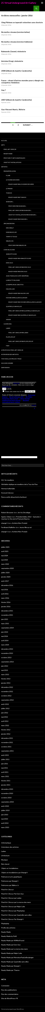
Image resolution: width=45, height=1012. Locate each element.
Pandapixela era (10, 171)
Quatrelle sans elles (14, 306)
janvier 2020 (5, 577)
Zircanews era (9, 223)
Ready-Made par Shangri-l (18, 219)
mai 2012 (4, 717)
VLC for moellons (7, 480)
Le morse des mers (12, 180)
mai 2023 (4, 560)
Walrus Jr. (10, 241)
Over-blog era (9, 250)
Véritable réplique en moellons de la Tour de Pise (19, 484)
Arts (3, 145)
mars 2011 (5, 776)
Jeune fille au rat (25, 527)
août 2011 (5, 755)
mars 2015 (5, 623)
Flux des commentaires (9, 994)
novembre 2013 (7, 653)
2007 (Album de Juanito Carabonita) (16, 100)
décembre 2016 (7, 585)
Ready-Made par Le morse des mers (21, 184)
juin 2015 (4, 619)
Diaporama (5, 367)
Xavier (8, 319)
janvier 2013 (5, 683)
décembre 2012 (7, 687)
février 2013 (5, 679)
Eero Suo (9, 263)
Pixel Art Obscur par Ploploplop (20, 341)
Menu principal (42, 3)
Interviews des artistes (10, 354)
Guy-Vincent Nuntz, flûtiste (13, 109)
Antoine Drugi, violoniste (12, 61)
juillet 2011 (5, 759)
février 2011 (5, 781)
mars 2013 (5, 674)
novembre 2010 (7, 793)
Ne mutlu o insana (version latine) (15, 32)
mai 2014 (4, 636)
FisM (7, 346)
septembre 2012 (7, 700)
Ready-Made (8, 154)
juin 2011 (4, 764)
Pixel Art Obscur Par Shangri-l (19, 210)
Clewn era (8, 324)
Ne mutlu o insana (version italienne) (16, 42)
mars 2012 (5, 725)
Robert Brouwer (7, 512)
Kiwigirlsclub (11, 232)
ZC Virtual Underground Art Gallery (18, 3)
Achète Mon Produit (19, 523)
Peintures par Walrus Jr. (17, 245)
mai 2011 (4, 768)
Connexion (5, 986)
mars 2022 (5, 564)
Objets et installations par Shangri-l (22, 215)
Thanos (9, 193)
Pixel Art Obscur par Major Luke (13, 906)
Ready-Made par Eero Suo (17, 271)
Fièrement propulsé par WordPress (12, 1009)
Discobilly (10, 228)
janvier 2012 (5, 734)
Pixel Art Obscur (10, 149)
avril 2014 (4, 640)
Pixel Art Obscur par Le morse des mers (16, 902)
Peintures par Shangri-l (17, 206)
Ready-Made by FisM (9, 936)
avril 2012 (4, 721)
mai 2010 (4, 819)
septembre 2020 (7, 568)
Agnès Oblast (6, 517)
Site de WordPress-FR (9, 998)
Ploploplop (10, 337)
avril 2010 (4, 823)
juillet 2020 (5, 573)
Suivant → (28, 125)
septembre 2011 (7, 751)
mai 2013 (4, 670)
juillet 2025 (5, 547)
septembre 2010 (7, 802)
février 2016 (5, 602)
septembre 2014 (7, 628)
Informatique (6, 843)
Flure (8, 175)
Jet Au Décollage (24, 512)
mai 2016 (4, 590)
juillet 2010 (5, 810)
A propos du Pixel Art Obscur (12, 350)
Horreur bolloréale (8, 489)
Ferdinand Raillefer (8, 527)
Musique (4, 860)
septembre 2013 (7, 662)
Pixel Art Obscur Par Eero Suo (19, 267)
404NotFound (11, 254)
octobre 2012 (6, 696)
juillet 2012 (5, 708)
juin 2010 (4, 815)
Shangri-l (9, 202)
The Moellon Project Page (11, 359)
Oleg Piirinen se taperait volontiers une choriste (22, 22)
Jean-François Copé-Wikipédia (17, 276)
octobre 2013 (6, 657)
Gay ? (3, 90)
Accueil (4, 140)
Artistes (4, 167)
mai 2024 (4, 556)
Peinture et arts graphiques (14, 158)
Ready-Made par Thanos (17, 197)
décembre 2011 (7, 738)
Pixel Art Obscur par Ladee (18, 332)
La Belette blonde (13, 280)
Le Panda (9, 188)
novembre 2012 (7, 691)
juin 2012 (4, 713)
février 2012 (5, 730)
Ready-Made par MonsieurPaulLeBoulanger (25, 302)
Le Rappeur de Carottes (14, 284)
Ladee (8, 328)
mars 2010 (5, 827)
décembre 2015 (7, 611)
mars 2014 (5, 645)
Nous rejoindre (7, 363)
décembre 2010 (7, 789)
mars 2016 (5, 598)
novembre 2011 (7, 742)
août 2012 (5, 704)
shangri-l (4, 523)
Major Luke (10, 289)
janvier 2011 (5, 785)
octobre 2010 (6, 798)
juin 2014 (4, 632)
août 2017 (5, 581)
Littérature (5, 856)
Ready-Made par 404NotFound (19, 258)
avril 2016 (4, 594)
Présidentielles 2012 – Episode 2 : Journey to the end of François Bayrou (21, 518)
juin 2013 (4, 666)
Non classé (5, 864)
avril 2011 (4, 772)
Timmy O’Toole (11, 236)
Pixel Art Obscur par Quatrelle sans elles (24, 311)
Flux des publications (9, 990)
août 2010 (5, 806)
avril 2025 (4, 551)
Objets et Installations (12, 162)
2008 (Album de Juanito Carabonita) (16, 71)
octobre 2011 (6, 747)
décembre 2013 (7, 649)
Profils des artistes (8, 928)
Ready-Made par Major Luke (18, 293)
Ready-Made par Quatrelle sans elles (22, 315)
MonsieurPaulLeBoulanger (16, 298)
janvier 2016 (5, 607)
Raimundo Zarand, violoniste (13, 51)
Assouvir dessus (7, 493)
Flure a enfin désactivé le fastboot (14, 497)
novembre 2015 (7, 615)
